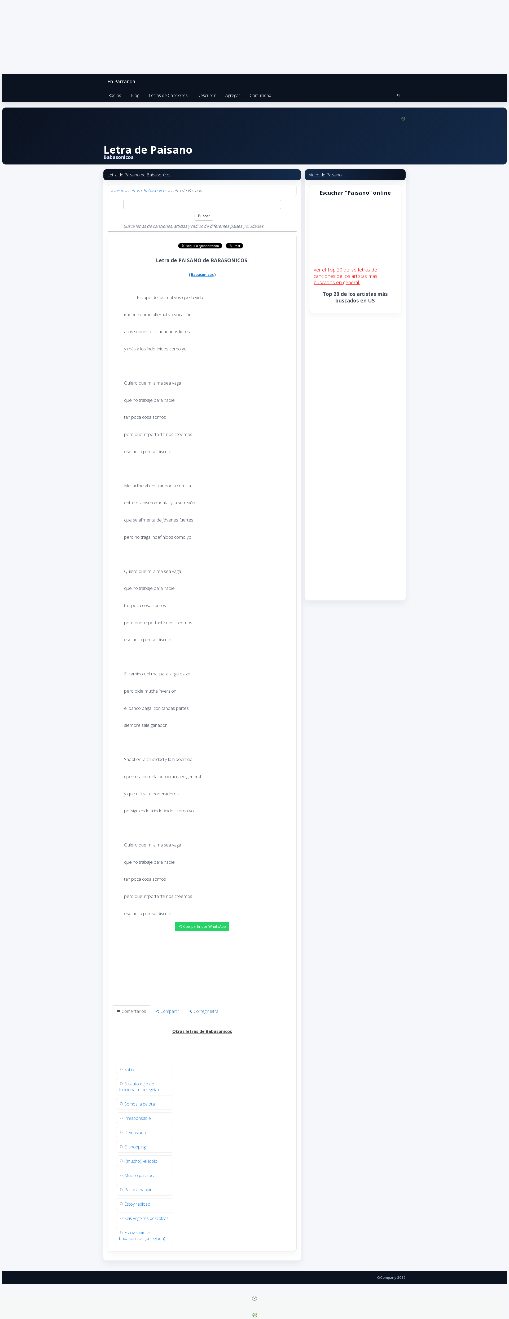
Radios (114, 95)
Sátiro (129, 1069)
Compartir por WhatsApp (204, 926)
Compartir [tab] (169, 1011)
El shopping (135, 1147)
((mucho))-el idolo (140, 1161)
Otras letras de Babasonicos (202, 1031)
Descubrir (206, 95)
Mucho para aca (140, 1175)
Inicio (119, 190)
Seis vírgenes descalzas (146, 1218)
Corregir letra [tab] (205, 1011)
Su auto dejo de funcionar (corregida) (139, 1087)
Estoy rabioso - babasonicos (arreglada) (142, 1235)
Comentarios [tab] (133, 1011)
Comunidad (260, 95)
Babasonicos (155, 190)
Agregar (232, 95)
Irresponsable (137, 1118)
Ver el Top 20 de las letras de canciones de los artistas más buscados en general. (345, 276)
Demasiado (135, 1132)
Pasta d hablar (138, 1190)
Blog (135, 95)
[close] (254, 1298)
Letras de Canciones (168, 95)
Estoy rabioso (137, 1204)
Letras (133, 190)
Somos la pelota (139, 1104)
